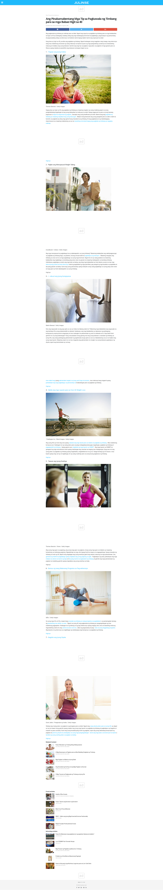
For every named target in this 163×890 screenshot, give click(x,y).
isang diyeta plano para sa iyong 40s (101, 726)
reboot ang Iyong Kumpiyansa (60, 276)
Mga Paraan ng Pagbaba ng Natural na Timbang (68, 849)
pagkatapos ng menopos (92, 255)
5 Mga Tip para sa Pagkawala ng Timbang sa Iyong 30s (70, 774)
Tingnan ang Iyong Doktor (57, 52)
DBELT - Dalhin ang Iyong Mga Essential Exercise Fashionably (72, 816)
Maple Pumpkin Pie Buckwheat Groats (66, 823)
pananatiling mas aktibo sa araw (57, 623)
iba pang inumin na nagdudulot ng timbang (81, 559)
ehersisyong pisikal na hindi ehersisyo (57, 264)
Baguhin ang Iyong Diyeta (57, 637)
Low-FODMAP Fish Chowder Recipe (65, 841)
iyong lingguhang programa (107, 628)
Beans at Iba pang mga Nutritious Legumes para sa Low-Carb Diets (73, 863)
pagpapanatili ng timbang (53, 447)
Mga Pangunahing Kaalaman (52, 15)
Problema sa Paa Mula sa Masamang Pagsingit (68, 856)
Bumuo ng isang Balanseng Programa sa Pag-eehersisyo (68, 568)
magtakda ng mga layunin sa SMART (83, 447)
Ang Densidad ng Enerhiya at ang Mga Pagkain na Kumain (71, 767)
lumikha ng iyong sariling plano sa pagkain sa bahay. (61, 735)
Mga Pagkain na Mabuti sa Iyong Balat (66, 759)
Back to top (81, 882)
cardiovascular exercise (69, 628)
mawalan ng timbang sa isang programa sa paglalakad (84, 621)
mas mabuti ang (50, 380)
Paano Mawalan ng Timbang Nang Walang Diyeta (69, 744)
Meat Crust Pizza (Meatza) (63, 809)
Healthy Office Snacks (61, 794)
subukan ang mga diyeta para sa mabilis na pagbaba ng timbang (88, 443)
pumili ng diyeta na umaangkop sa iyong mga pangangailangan (70, 733)
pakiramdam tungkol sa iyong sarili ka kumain (74, 380)
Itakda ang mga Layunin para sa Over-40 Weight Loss (66, 390)
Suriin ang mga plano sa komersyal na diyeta (103, 733)
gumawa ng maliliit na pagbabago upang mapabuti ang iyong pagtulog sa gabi (68, 556)
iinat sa (97, 628)
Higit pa (48, 161)
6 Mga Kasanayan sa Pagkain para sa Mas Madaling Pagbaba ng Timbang (75, 752)
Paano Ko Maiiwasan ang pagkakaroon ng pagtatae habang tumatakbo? (75, 834)
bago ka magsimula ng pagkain (62, 114)
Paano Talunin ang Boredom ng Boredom (67, 801)
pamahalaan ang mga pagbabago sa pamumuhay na (61, 383)
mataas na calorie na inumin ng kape (56, 559)
